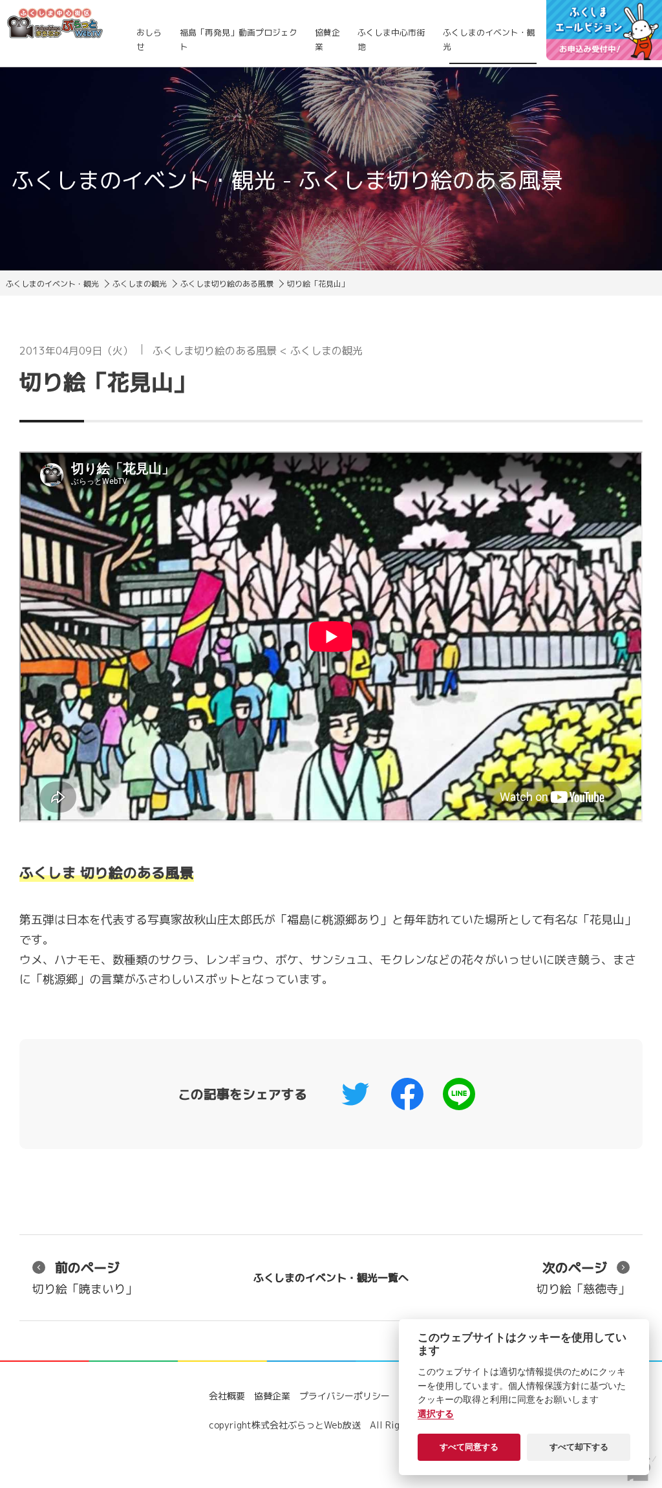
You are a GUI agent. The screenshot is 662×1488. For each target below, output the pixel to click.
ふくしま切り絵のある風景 (226, 283)
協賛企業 (327, 39)
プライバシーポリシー (344, 1396)
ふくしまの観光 (139, 283)
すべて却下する (579, 1446)
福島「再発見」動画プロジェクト (238, 39)
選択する (436, 1413)
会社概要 (227, 1396)
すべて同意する (469, 1446)
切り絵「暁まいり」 (84, 1277)
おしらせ (149, 39)
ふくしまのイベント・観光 (489, 39)
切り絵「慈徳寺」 (583, 1277)
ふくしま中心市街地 (391, 39)
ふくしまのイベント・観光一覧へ (331, 1278)
